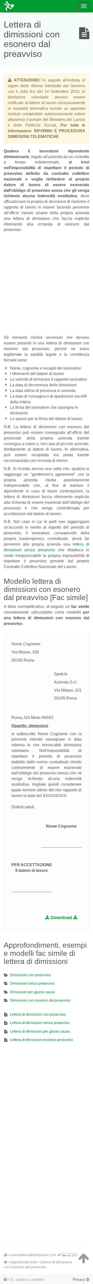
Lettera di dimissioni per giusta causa (40, 1031)
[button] (61, 918)
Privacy (79, 1279)
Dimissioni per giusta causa (32, 992)
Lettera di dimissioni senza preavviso (40, 1023)
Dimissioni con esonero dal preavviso (40, 1000)
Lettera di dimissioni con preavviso (38, 1014)
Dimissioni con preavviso (30, 975)
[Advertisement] (46, 282)
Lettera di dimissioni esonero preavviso (41, 1040)
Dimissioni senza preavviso (32, 983)
